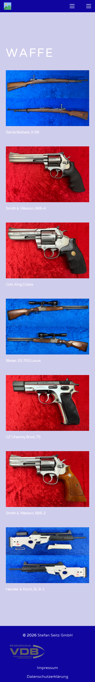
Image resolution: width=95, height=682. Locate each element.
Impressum (47, 667)
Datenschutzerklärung (47, 676)
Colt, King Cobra (19, 284)
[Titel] (7, 6)
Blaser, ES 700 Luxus (23, 360)
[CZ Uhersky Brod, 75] (47, 403)
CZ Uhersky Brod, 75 (23, 437)
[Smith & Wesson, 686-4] (47, 174)
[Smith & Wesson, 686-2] (47, 479)
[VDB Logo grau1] (47, 651)
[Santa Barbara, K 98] (47, 98)
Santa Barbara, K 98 (22, 132)
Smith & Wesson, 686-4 (26, 208)
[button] (72, 6)
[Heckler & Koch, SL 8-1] (47, 555)
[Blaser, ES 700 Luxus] (47, 326)
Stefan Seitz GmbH (55, 635)
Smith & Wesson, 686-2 (26, 513)
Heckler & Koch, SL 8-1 (25, 589)
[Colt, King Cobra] (47, 250)
